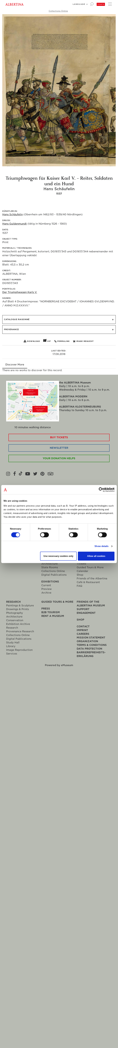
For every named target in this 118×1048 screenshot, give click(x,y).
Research (13, 601)
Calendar (82, 571)
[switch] (44, 534)
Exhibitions (50, 581)
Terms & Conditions (92, 645)
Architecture (49, 563)
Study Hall (13, 642)
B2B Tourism (50, 612)
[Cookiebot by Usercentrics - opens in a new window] (101, 489)
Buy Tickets (59, 437)
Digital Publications (54, 574)
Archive (46, 592)
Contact (83, 626)
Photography (14, 612)
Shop (80, 574)
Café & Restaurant (88, 582)
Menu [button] (109, 3)
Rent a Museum (52, 616)
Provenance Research (20, 631)
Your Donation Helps (59, 458)
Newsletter (59, 447)
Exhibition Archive (18, 624)
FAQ (79, 585)
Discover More (14, 364)
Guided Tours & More (90, 567)
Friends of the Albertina (92, 578)
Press (45, 608)
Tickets (100, 4)
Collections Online (58, 11)
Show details (101, 546)
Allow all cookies (96, 556)
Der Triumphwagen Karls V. (19, 292)
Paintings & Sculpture (20, 605)
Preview (46, 589)
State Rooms (49, 567)
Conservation (14, 620)
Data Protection (89, 648)
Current (46, 585)
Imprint (82, 630)
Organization (87, 641)
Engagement (86, 612)
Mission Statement (91, 637)
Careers (83, 633)
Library (10, 646)
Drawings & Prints (17, 609)
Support (83, 609)
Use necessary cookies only (58, 556)
